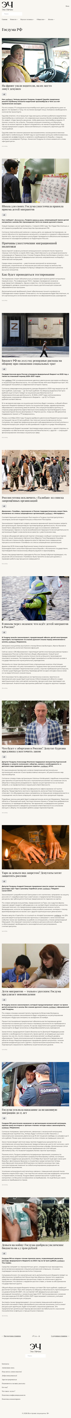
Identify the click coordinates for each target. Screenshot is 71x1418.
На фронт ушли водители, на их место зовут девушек (27, 87)
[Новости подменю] (17, 19)
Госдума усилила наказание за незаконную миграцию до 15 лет (29, 1111)
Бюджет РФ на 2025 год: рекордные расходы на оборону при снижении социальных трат (32, 362)
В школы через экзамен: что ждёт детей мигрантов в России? (35, 625)
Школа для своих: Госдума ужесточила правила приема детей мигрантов (32, 208)
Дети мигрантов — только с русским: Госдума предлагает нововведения (31, 993)
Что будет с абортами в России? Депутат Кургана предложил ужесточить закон (34, 750)
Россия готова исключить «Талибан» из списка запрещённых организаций (33, 499)
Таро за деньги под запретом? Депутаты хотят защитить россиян (32, 874)
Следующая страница (60, 1336)
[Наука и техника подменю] (33, 19)
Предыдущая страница (11, 1336)
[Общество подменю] (44, 19)
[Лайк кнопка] (4, 94)
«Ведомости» (19, 220)
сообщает (9, 99)
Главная (4, 19)
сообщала (57, 915)
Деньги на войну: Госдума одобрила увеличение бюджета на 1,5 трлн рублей (33, 1246)
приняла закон (38, 220)
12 (39, 1336)
